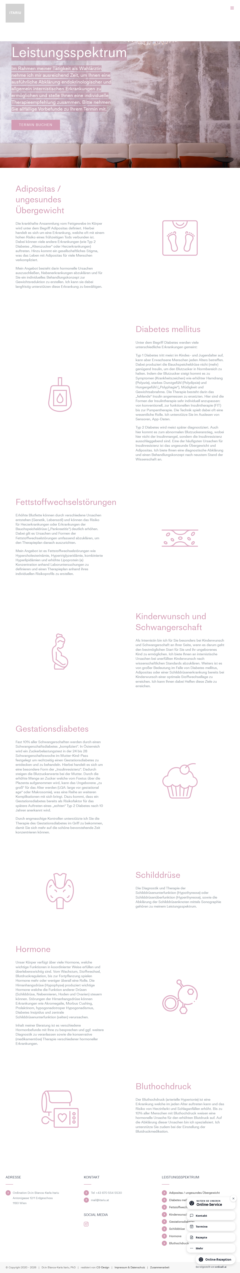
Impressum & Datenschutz (130, 1267)
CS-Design (102, 1267)
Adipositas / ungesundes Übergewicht (194, 1193)
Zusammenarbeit (159, 1267)
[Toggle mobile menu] (232, 8)
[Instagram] (86, 1224)
